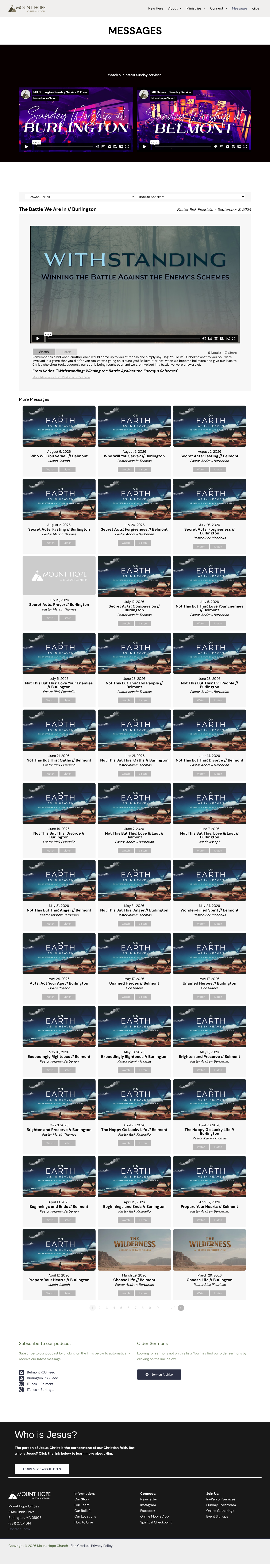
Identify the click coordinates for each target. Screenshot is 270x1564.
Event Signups (217, 1516)
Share (232, 353)
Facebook (147, 1510)
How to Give (83, 1522)
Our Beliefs (82, 1510)
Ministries (193, 8)
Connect (216, 8)
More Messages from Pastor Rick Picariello (61, 377)
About (173, 8)
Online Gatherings (220, 1510)
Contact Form (19, 1529)
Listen (66, 352)
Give (255, 8)
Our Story (81, 1499)
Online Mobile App (154, 1516)
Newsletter (148, 1499)
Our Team (81, 1505)
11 (164, 1308)
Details (216, 353)
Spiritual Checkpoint (156, 1522)
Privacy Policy (102, 1546)
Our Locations (85, 1516)
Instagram (148, 1505)
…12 (173, 1308)
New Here (155, 8)
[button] (180, 8)
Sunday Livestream (221, 1505)
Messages (239, 8)
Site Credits (79, 1546)
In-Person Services (220, 1499)
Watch (44, 352)
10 (157, 1308)
